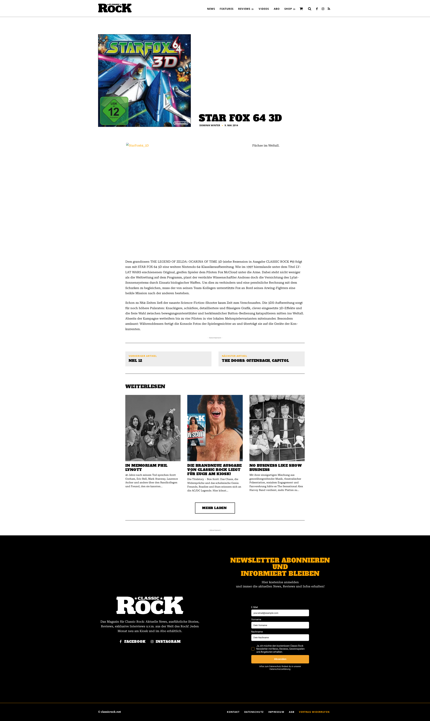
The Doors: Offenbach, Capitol (255, 360)
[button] (309, 8)
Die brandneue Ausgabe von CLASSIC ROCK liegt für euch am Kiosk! (214, 469)
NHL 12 (135, 360)
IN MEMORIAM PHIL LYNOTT (146, 467)
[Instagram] (323, 9)
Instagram (168, 641)
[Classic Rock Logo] (115, 8)
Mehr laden (214, 508)
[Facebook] (317, 9)
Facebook (135, 641)
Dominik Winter (209, 125)
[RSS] (329, 9)
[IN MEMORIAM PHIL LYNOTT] (153, 428)
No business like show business (275, 467)
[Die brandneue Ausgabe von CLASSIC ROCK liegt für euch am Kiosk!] (215, 428)
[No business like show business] (277, 428)
